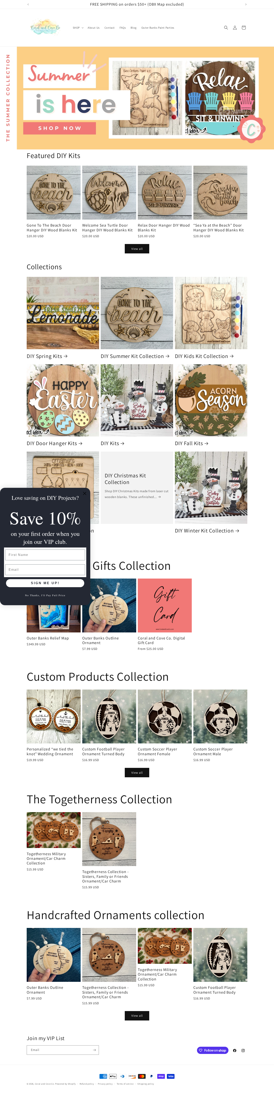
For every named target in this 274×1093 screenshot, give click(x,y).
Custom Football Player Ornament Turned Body (103, 751)
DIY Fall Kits (189, 443)
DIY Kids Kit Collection (201, 356)
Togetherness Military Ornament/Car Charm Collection (46, 859)
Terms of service (125, 1083)
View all (137, 249)
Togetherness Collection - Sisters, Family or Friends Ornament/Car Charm (105, 876)
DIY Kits (110, 443)
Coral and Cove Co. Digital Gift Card (161, 640)
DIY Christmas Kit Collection (125, 478)
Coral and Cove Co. (45, 1083)
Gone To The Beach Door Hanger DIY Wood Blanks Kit (52, 227)
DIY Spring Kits (44, 356)
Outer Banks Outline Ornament (100, 640)
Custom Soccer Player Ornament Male (213, 751)
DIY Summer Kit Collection (132, 356)
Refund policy (87, 1083)
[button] (77, 27)
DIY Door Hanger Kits (52, 443)
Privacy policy (105, 1083)
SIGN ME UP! (45, 583)
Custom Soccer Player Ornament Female (157, 751)
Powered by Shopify (65, 1083)
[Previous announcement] (28, 4)
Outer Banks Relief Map (48, 638)
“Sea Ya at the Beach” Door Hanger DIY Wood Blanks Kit (218, 227)
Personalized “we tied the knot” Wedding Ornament (50, 751)
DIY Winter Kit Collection (204, 530)
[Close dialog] (84, 493)
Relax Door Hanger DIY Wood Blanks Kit (164, 227)
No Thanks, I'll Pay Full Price (45, 595)
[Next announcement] (246, 4)
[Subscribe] (94, 1050)
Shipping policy (145, 1083)
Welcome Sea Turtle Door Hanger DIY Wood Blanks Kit (107, 227)
